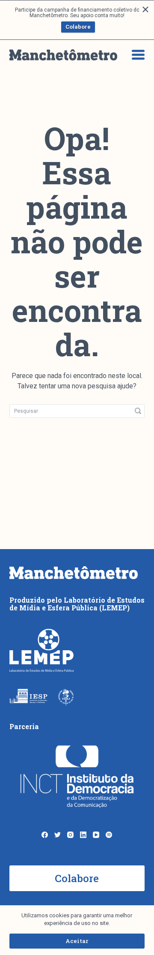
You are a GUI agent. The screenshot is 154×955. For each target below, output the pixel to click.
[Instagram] (70, 835)
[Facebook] (44, 835)
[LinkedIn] (83, 835)
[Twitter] (57, 835)
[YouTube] (96, 835)
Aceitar (77, 941)
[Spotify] (109, 835)
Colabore (78, 27)
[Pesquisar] (138, 411)
